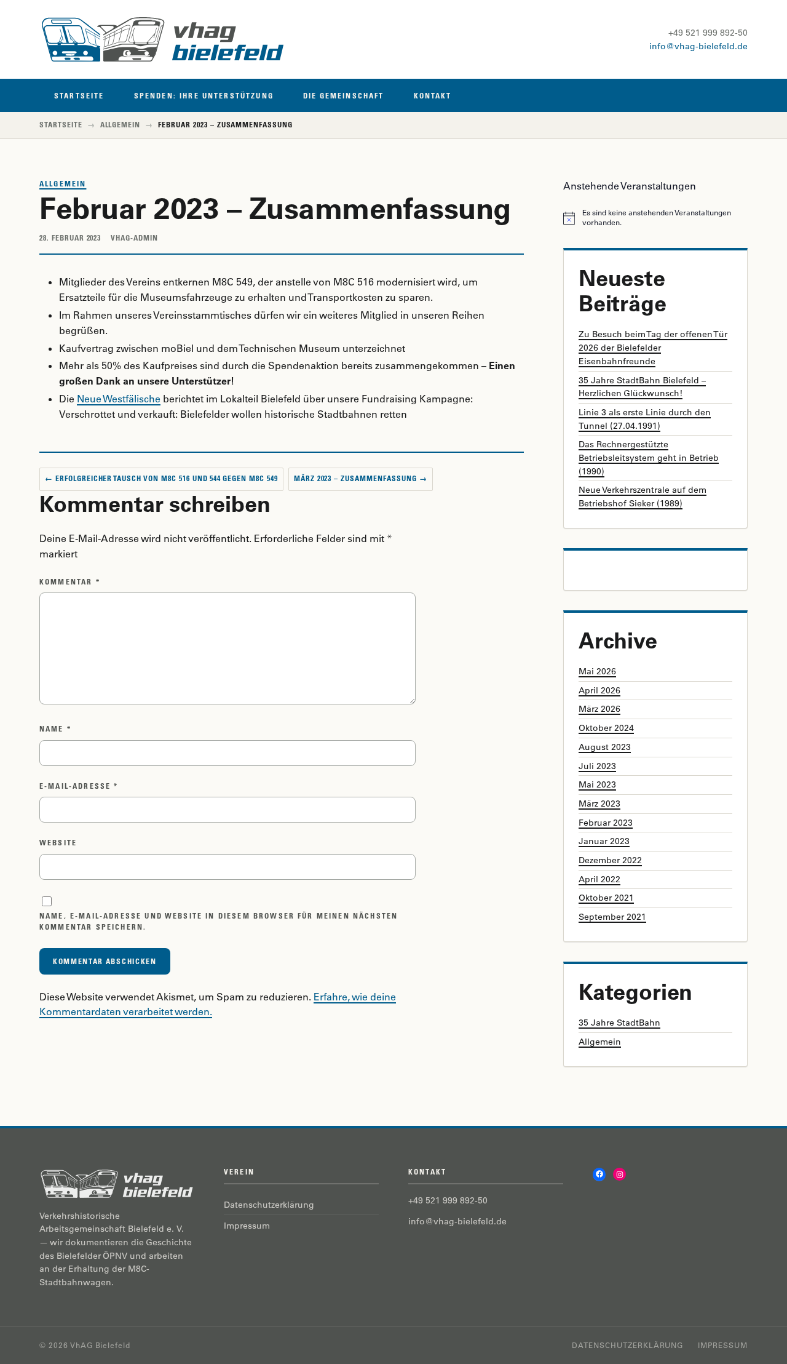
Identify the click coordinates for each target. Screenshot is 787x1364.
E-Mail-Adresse (79, 786)
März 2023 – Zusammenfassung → (360, 478)
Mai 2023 (597, 784)
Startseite (79, 95)
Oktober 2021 (606, 897)
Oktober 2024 (606, 727)
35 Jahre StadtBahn (619, 1022)
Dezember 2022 (610, 860)
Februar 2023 (606, 822)
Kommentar (69, 581)
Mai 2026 (597, 671)
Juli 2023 (597, 766)
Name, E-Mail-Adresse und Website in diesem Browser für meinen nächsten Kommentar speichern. (218, 921)
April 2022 (599, 879)
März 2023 (599, 803)
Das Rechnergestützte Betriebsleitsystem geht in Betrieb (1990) (649, 457)
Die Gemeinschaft (343, 95)
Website (58, 842)
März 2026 (599, 708)
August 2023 (605, 746)
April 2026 (599, 690)
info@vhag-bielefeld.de (698, 46)
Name (55, 728)
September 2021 (612, 916)
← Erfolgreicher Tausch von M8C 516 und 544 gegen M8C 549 (161, 478)
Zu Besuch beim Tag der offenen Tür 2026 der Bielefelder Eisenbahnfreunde (653, 347)
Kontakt (433, 95)
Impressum (247, 1225)
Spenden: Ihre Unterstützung (204, 95)
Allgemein (120, 124)
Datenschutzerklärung (269, 1204)
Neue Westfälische (118, 399)
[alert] (655, 218)
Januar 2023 (604, 841)
